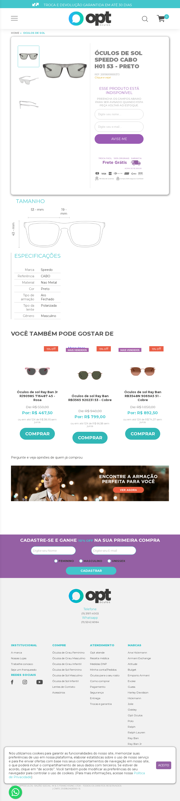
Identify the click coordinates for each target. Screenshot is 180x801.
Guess (131, 686)
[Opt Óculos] (90, 18)
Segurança (97, 692)
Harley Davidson (138, 692)
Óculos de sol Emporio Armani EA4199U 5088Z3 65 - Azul (37, 396)
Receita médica (99, 658)
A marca (16, 652)
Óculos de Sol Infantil (65, 681)
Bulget (132, 669)
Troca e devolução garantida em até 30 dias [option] (88, 5)
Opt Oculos (135, 715)
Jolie (130, 704)
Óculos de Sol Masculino (67, 675)
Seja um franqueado (23, 669)
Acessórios (58, 692)
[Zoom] (28, 56)
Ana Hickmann (137, 652)
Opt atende (97, 652)
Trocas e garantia (101, 704)
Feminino (66, 561)
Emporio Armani (138, 675)
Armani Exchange (139, 658)
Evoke (131, 681)
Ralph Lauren (136, 732)
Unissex (118, 561)
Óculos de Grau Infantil (66, 664)
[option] (29, 56)
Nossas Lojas (18, 658)
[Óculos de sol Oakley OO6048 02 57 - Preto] (142, 371)
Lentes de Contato (63, 686)
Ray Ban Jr (135, 743)
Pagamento (97, 686)
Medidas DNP (98, 664)
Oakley (132, 709)
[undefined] (65, 70)
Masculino (93, 561)
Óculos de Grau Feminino (68, 652)
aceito (163, 765)
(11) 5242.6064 (90, 622)
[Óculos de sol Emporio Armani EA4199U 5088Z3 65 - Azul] (37, 371)
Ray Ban (133, 738)
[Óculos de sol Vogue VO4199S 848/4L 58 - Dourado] (90, 371)
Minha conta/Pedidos (103, 669)
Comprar (37, 433)
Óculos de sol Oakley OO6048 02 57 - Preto (142, 394)
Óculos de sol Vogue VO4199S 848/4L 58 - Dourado (90, 396)
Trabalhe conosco (22, 664)
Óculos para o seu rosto (104, 675)
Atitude (132, 664)
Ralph (131, 726)
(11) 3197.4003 (90, 613)
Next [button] (167, 398)
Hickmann (134, 698)
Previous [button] (13, 398)
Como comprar (100, 681)
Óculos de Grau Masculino (68, 658)
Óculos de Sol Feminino (67, 669)
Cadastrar (91, 571)
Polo (130, 721)
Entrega (95, 698)
